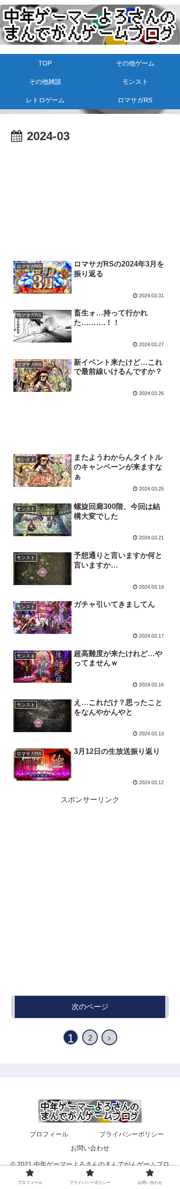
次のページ (90, 1007)
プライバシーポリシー (131, 1134)
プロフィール (49, 1134)
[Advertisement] (90, 175)
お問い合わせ (90, 1148)
